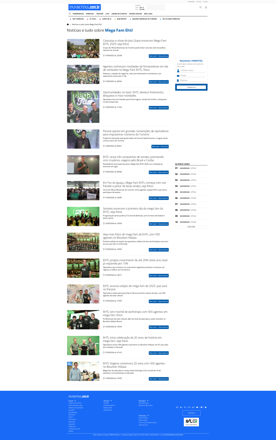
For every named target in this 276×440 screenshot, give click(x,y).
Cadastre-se (191, 87)
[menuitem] (190, 1)
